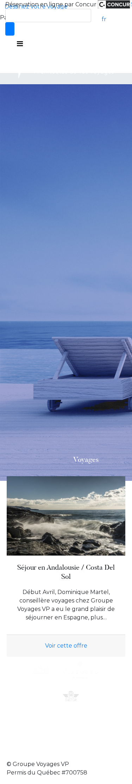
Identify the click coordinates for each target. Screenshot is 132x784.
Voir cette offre (66, 645)
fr (104, 19)
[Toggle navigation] (19, 43)
